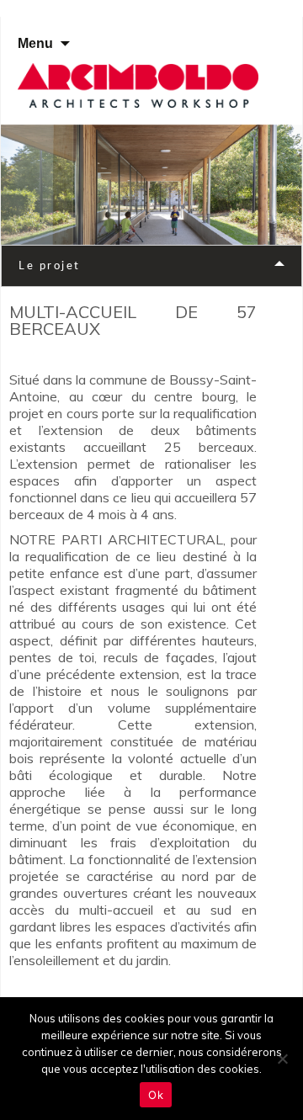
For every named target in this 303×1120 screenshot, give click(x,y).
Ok (155, 1094)
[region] (151, 185)
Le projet (50, 266)
